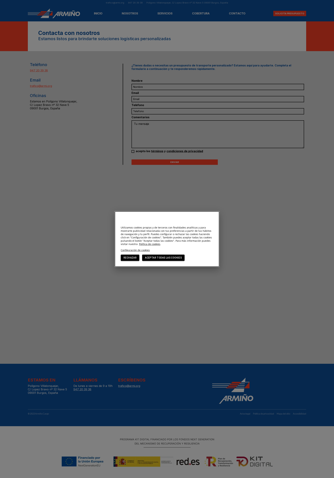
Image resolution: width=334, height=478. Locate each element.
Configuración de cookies (135, 250)
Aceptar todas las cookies (163, 257)
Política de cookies (149, 244)
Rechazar (130, 257)
